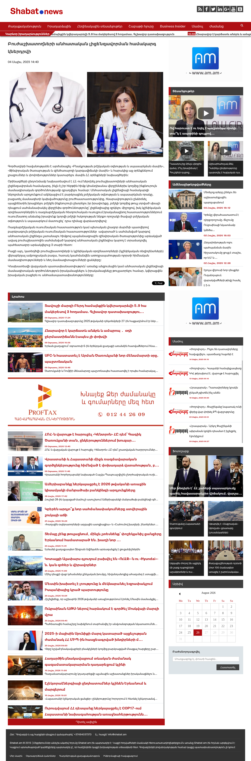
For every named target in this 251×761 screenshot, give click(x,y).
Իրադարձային (59, 26)
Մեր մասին (16, 755)
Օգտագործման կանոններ (41, 755)
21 (214, 626)
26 (197, 632)
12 (197, 619)
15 (223, 619)
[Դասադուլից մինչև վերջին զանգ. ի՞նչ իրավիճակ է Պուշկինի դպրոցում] (186, 151)
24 (180, 632)
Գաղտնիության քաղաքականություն (79, 755)
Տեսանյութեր (183, 91)
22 (223, 626)
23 (231, 626)
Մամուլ (197, 26)
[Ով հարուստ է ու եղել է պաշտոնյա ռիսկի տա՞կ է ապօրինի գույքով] (206, 116)
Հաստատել (227, 667)
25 (189, 632)
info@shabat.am (117, 734)
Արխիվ (178, 584)
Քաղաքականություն (24, 26)
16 (231, 619)
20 (206, 626)
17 (180, 626)
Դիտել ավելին (86, 722)
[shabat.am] (37, 15)
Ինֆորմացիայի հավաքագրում (120, 755)
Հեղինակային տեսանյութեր (99, 26)
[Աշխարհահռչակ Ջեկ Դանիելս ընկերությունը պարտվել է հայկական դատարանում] (225, 151)
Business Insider (173, 26)
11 (189, 619)
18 (189, 626)
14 (214, 619)
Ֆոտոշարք (181, 451)
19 (197, 626)
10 (180, 619)
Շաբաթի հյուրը (141, 26)
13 (206, 619)
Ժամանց (216, 26)
